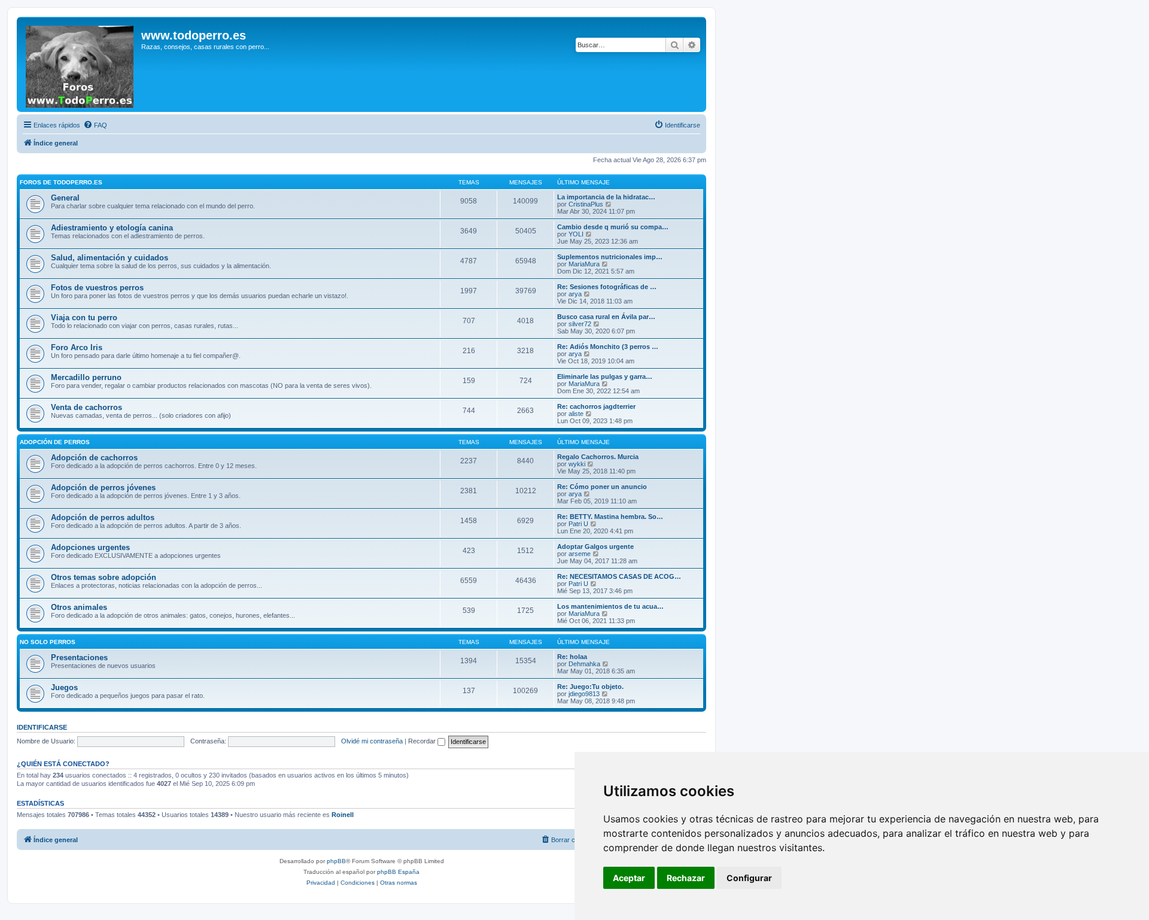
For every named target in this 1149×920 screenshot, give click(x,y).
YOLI (576, 234)
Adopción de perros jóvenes (103, 487)
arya (575, 293)
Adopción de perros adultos (102, 517)
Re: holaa (572, 656)
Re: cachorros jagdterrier (596, 406)
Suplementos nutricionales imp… (609, 256)
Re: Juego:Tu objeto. (590, 686)
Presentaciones (79, 657)
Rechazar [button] (686, 878)
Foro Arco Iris (76, 347)
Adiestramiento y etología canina (112, 227)
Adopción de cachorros (94, 457)
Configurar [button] (749, 878)
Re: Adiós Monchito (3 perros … (607, 346)
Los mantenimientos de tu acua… (610, 606)
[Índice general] (80, 64)
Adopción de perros (55, 442)
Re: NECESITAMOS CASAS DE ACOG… (619, 576)
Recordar (422, 741)
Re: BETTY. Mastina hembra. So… (610, 516)
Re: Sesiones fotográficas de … (606, 286)
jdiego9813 (584, 693)
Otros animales (79, 607)
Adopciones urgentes (90, 547)
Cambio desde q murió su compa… (612, 226)
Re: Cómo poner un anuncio (602, 486)
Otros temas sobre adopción (103, 577)
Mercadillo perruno (86, 377)
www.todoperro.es (193, 35)
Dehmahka (584, 663)
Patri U (578, 523)
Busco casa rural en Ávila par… (606, 316)
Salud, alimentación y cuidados (109, 257)
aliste (576, 413)
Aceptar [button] (629, 878)
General (65, 197)
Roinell (343, 814)
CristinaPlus (586, 204)
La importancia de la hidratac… (606, 197)
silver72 (580, 323)
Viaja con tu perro (84, 317)
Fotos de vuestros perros (97, 287)
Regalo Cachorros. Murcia (598, 456)
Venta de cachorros (86, 407)
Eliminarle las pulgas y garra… (604, 376)
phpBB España (398, 872)
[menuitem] (95, 125)
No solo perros (47, 642)
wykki (577, 463)
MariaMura (584, 264)
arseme (580, 553)
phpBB (336, 861)
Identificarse (42, 727)
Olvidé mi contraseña (372, 741)
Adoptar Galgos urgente (595, 546)
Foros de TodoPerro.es (61, 182)
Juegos (64, 687)
